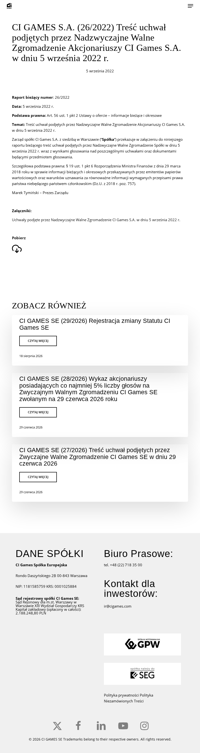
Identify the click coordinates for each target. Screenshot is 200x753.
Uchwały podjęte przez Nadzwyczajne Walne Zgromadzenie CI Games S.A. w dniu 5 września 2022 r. (96, 219)
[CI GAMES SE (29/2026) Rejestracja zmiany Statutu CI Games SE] (100, 340)
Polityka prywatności (122, 695)
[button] (190, 5)
